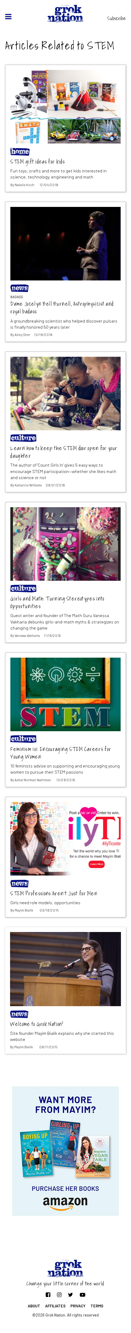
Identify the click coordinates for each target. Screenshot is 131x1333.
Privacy (78, 1305)
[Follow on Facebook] (48, 1294)
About (34, 1305)
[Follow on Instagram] (59, 1294)
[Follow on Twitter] (70, 1294)
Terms (96, 1305)
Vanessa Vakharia (27, 636)
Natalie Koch (24, 185)
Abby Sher (22, 335)
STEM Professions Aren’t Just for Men (53, 894)
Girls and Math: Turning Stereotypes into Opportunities (57, 602)
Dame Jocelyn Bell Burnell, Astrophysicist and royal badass (62, 307)
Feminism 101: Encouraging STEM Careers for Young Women (60, 753)
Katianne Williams (28, 485)
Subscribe (116, 18)
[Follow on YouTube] (82, 1294)
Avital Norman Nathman (33, 780)
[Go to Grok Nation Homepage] (66, 13)
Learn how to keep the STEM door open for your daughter (63, 452)
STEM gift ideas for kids (37, 162)
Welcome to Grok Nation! (36, 1024)
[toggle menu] (8, 16)
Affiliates (55, 1305)
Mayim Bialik (24, 910)
